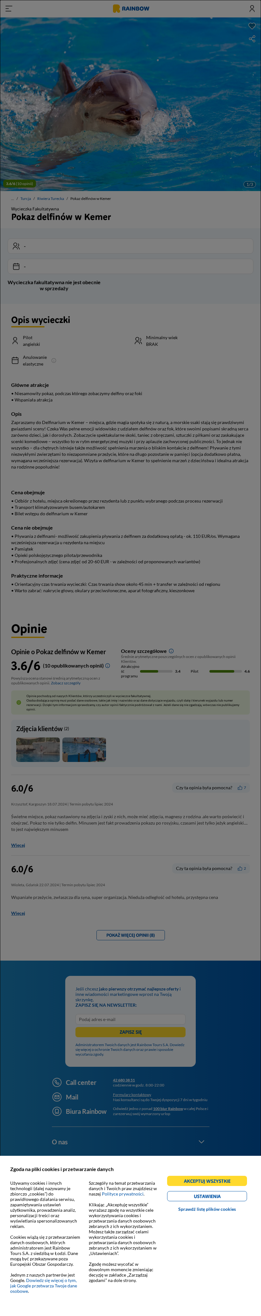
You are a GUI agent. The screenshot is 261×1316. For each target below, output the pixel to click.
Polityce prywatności (123, 1193)
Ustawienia (218, 1197)
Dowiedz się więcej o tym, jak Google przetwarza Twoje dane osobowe (43, 1286)
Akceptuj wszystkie (210, 1182)
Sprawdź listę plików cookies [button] (207, 1209)
